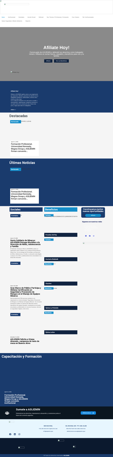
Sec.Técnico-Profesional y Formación (58, 17)
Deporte (27, 21)
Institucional (11, 17)
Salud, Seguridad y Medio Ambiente (12, 21)
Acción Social (31, 17)
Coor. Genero (75, 17)
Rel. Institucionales (88, 17)
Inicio (3, 17)
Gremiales (21, 17)
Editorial (41, 17)
